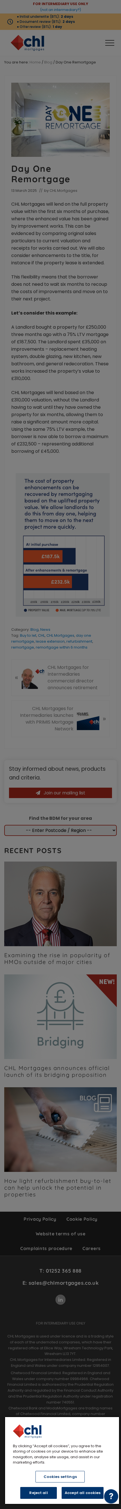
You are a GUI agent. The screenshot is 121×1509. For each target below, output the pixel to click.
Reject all (38, 1492)
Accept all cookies (82, 1492)
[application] (111, 1497)
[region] (62, 1460)
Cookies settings (60, 1476)
